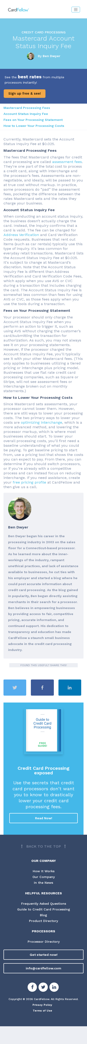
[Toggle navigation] (75, 9)
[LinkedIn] (54, 987)
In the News (43, 882)
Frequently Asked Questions (43, 903)
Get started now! (44, 955)
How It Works (44, 871)
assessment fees (67, 162)
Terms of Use (42, 1010)
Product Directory (43, 921)
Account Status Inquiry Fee (25, 114)
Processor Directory (44, 941)
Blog (43, 915)
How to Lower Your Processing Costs (33, 126)
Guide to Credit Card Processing (43, 909)
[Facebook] (32, 987)
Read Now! (43, 818)
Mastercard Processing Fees (26, 108)
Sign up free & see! (24, 93)
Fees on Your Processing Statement (33, 120)
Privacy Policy (42, 1004)
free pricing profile (29, 482)
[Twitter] (43, 987)
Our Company (43, 877)
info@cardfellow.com (43, 968)
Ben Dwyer (51, 56)
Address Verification (21, 235)
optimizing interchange (41, 422)
